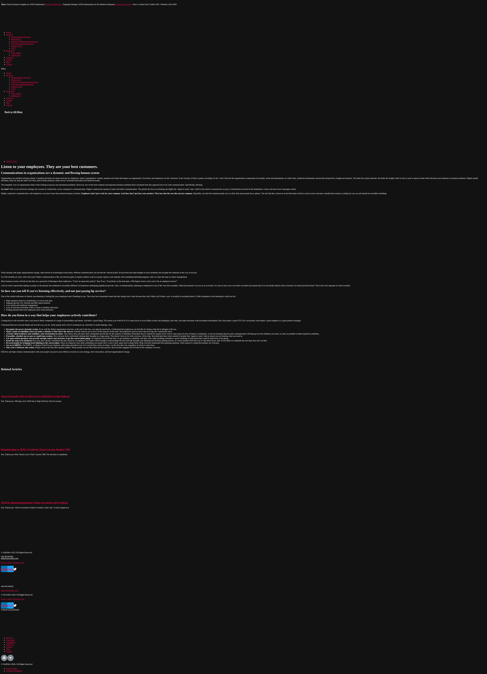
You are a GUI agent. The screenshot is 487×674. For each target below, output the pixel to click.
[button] (243, 69)
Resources (10, 51)
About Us (10, 57)
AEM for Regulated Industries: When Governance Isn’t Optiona (34, 502)
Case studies (16, 53)
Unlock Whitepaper (53, 4)
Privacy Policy (7, 562)
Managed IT (16, 39)
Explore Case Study (123, 4)
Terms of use (19, 562)
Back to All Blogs (13, 112)
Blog (8, 62)
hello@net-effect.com (9, 558)
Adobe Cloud (16, 46)
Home (8, 32)
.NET (13, 48)
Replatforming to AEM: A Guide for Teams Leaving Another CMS (35, 449)
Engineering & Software (21, 37)
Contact (9, 64)
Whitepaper (15, 55)
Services (9, 35)
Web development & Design (22, 44)
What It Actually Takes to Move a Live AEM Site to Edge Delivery (35, 396)
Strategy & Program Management (24, 41)
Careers (9, 60)
